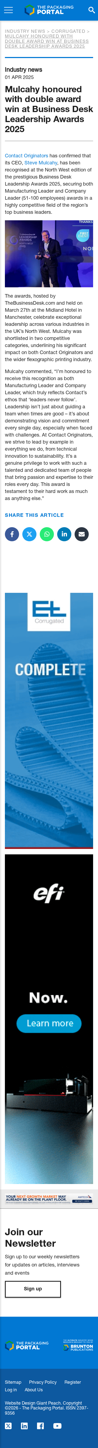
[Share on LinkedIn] (64, 534)
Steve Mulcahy (40, 163)
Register (73, 1382)
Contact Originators (26, 155)
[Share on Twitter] (29, 534)
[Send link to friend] (82, 534)
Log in (11, 1389)
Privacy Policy (43, 1382)
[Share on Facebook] (12, 534)
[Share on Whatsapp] (47, 534)
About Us (34, 1389)
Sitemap (13, 1382)
